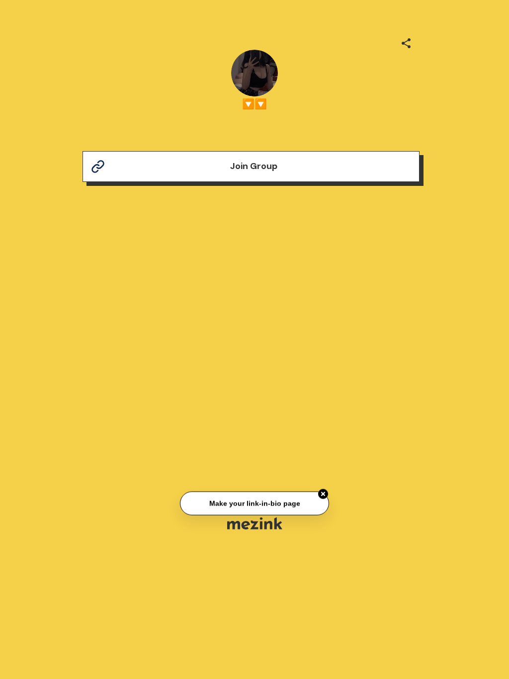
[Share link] (406, 42)
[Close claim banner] (323, 494)
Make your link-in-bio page (254, 504)
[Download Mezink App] (254, 523)
